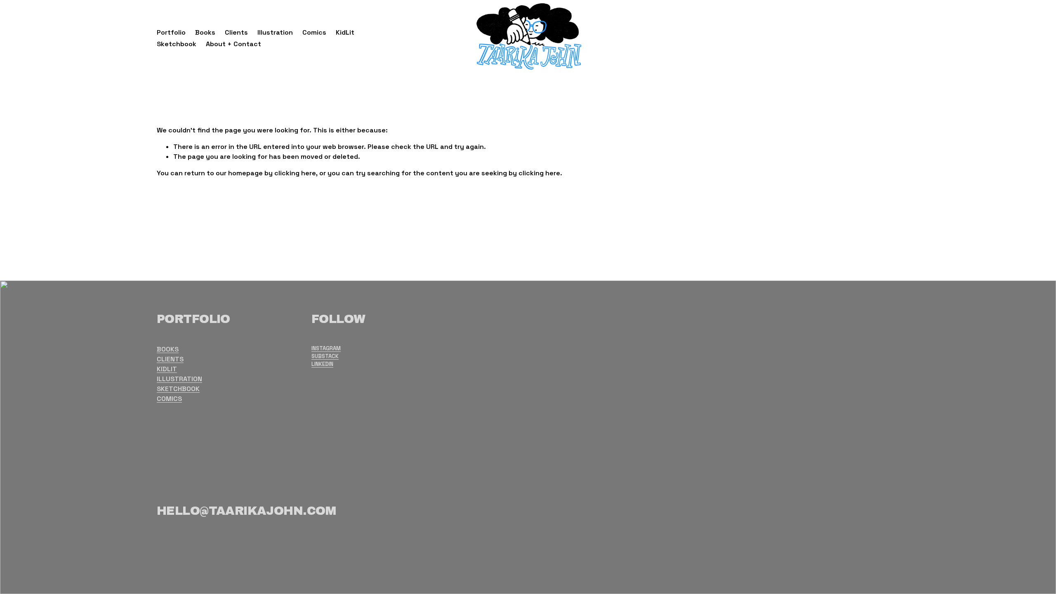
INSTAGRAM (326, 348)
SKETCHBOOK (178, 388)
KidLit (345, 32)
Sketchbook (176, 44)
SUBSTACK (325, 356)
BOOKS (168, 349)
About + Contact (233, 44)
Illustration (275, 32)
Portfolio (171, 32)
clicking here (295, 173)
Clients (236, 32)
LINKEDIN (322, 364)
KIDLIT (167, 369)
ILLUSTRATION (179, 379)
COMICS (169, 398)
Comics (314, 32)
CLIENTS (170, 359)
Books (205, 32)
